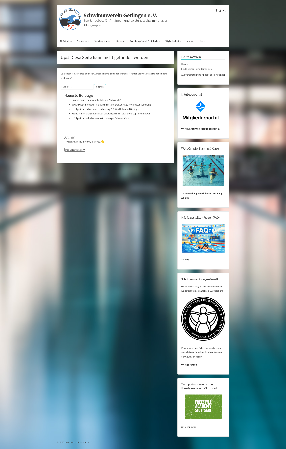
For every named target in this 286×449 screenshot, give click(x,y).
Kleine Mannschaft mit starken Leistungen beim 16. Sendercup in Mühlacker (111, 113)
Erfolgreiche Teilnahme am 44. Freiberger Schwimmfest (100, 118)
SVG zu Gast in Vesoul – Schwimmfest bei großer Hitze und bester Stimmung (111, 104)
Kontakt (190, 41)
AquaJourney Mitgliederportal (202, 128)
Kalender (120, 41)
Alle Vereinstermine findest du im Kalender (203, 74)
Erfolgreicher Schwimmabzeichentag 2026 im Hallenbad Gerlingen (106, 109)
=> (183, 128)
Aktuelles (67, 41)
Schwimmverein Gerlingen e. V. (120, 15)
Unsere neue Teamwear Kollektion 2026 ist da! (96, 100)
